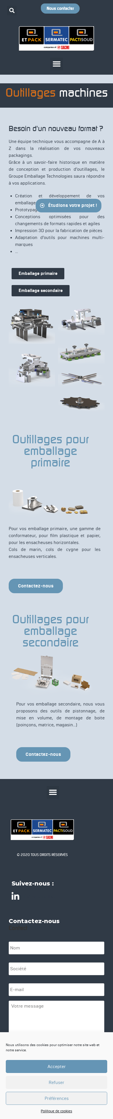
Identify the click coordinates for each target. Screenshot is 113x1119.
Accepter (57, 1066)
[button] (12, 10)
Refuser (56, 1082)
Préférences (57, 1098)
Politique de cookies (56, 1111)
